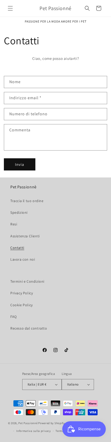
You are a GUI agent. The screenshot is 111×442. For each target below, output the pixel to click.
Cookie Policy (21, 305)
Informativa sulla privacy (33, 431)
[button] (10, 8)
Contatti (17, 247)
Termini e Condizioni (27, 281)
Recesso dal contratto (28, 328)
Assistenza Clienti (25, 236)
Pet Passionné (27, 423)
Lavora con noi (22, 259)
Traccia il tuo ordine (27, 200)
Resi (13, 224)
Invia (19, 164)
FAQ (13, 316)
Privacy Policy (21, 293)
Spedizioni (19, 212)
